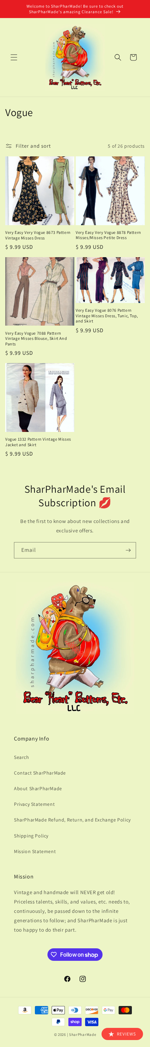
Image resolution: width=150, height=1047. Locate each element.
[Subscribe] (128, 550)
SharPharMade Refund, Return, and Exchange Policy (72, 820)
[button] (14, 57)
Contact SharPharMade (40, 773)
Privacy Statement (34, 804)
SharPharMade (82, 1034)
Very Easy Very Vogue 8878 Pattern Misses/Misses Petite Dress (108, 235)
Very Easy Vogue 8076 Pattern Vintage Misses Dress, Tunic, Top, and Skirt (107, 316)
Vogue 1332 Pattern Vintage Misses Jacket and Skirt (38, 441)
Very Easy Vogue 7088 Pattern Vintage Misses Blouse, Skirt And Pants (36, 338)
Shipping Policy (31, 836)
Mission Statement (35, 851)
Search (21, 757)
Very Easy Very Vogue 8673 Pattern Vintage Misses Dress (38, 235)
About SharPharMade (38, 788)
